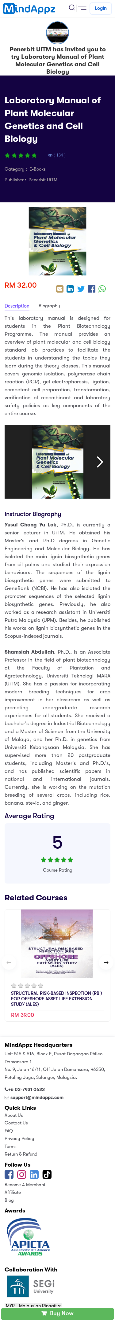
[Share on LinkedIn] (70, 290)
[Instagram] (21, 1176)
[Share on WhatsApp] (102, 290)
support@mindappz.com (36, 1097)
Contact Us (16, 1123)
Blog (9, 1200)
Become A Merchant (25, 1184)
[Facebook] (9, 1176)
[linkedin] (34, 1176)
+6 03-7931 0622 (26, 1089)
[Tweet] (81, 290)
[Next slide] (106, 962)
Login (101, 8)
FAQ (9, 1131)
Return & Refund (21, 1154)
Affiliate (13, 1192)
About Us (14, 1115)
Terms (11, 1146)
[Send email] (59, 290)
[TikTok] (47, 1176)
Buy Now (60, 1313)
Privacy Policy (19, 1138)
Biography (49, 305)
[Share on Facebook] (91, 290)
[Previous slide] (9, 962)
